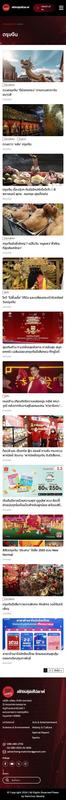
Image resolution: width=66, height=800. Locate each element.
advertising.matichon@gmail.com (26, 751)
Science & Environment (16, 727)
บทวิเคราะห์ (8, 722)
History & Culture (42, 727)
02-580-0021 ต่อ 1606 (19, 748)
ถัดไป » (58, 670)
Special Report (40, 732)
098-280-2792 (15, 744)
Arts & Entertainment (44, 722)
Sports (36, 737)
